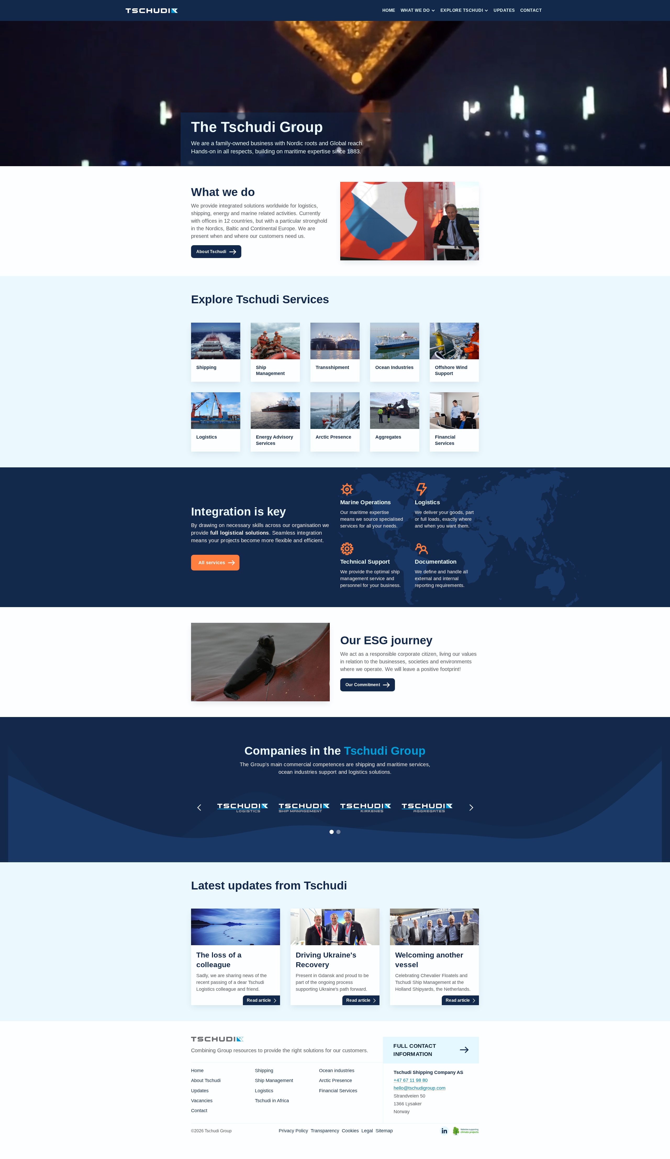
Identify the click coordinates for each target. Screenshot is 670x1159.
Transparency (325, 1130)
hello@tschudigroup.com (419, 1088)
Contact (531, 10)
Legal (367, 1130)
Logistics (264, 1090)
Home (388, 10)
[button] (418, 10)
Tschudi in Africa (272, 1100)
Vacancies (202, 1100)
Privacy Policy (293, 1130)
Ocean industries (336, 1070)
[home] (152, 10)
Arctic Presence (335, 1080)
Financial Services (338, 1090)
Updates (504, 10)
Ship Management (274, 1080)
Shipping (264, 1070)
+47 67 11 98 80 (411, 1080)
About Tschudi (206, 1080)
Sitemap (384, 1130)
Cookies (350, 1130)
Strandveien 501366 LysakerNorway (409, 1103)
